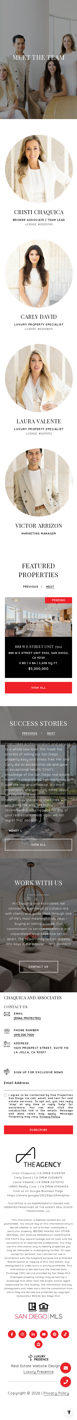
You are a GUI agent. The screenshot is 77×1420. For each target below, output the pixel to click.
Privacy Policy (50, 1116)
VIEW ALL (38, 687)
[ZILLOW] (38, 1344)
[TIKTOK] (65, 1334)
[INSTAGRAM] (22, 1334)
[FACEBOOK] (12, 1334)
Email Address (16, 1083)
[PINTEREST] (54, 1334)
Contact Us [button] (39, 966)
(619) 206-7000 (24, 1035)
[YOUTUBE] (44, 1334)
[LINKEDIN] (33, 1334)
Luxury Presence (38, 1371)
